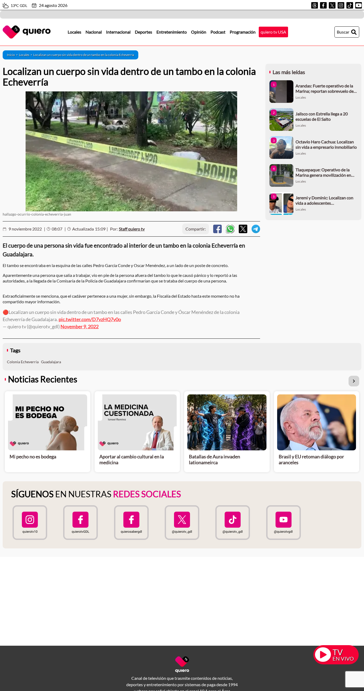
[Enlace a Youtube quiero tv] (283, 522)
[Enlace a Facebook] (323, 5)
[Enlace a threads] (314, 5)
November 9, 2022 (79, 326)
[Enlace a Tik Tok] (349, 5)
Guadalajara (51, 361)
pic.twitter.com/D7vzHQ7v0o (90, 319)
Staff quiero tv (132, 228)
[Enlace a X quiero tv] (182, 522)
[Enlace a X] (332, 5)
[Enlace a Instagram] (341, 5)
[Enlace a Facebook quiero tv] (80, 522)
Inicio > (13, 55)
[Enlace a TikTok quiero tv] (232, 522)
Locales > (26, 55)
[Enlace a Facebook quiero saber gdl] (131, 522)
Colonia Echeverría (23, 361)
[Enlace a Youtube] (358, 5)
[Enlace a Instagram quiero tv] (29, 522)
